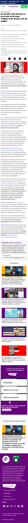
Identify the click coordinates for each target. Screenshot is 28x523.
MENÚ (3, 6)
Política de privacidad (8, 519)
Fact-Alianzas (7, 496)
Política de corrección (9, 499)
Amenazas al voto (14, 1)
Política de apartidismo (11, 397)
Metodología (7, 382)
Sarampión (4, 1)
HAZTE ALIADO (9, 486)
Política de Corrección (10, 390)
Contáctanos (13, 374)
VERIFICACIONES (5, 12)
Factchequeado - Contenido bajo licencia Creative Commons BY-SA (13, 514)
